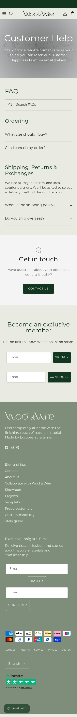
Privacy (52, 650)
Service (38, 650)
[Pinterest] (17, 447)
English (14, 664)
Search (66, 650)
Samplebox (14, 502)
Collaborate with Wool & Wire (28, 483)
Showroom (13, 490)
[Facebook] (6, 447)
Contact (11, 471)
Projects (11, 496)
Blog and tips (15, 464)
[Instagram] (12, 447)
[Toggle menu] (4, 13)
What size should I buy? (26, 134)
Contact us (38, 288)
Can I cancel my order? (25, 148)
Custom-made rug (20, 515)
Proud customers (18, 508)
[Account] (64, 13)
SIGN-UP (62, 357)
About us (12, 477)
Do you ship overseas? (24, 218)
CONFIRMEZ (59, 377)
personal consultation (46, 4)
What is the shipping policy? (30, 205)
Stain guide (14, 521)
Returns (25, 650)
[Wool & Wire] (38, 13)
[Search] (13, 13)
